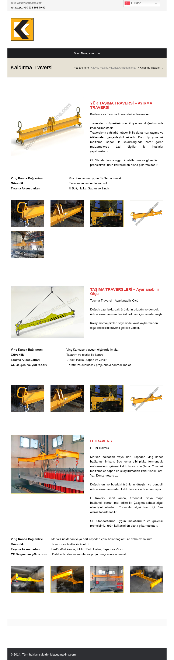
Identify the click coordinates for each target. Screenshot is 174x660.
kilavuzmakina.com (63, 654)
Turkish (136, 3)
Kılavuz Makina (99, 67)
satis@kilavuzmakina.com (26, 2)
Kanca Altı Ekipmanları (124, 67)
